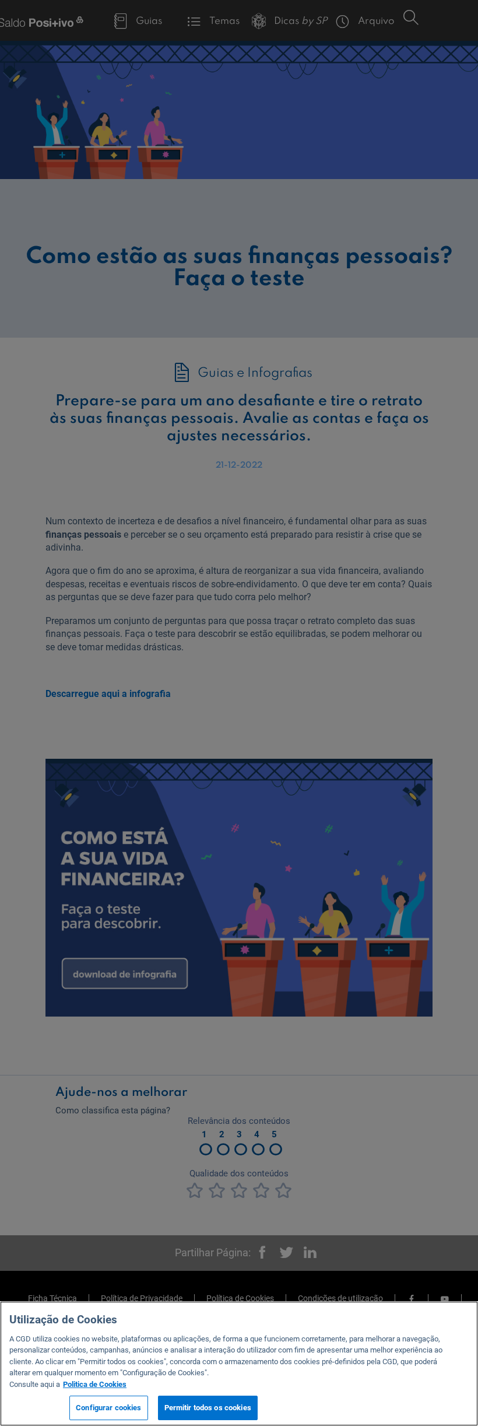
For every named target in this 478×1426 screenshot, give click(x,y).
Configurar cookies (108, 1407)
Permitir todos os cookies (207, 1407)
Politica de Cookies (94, 1384)
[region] (239, 1363)
